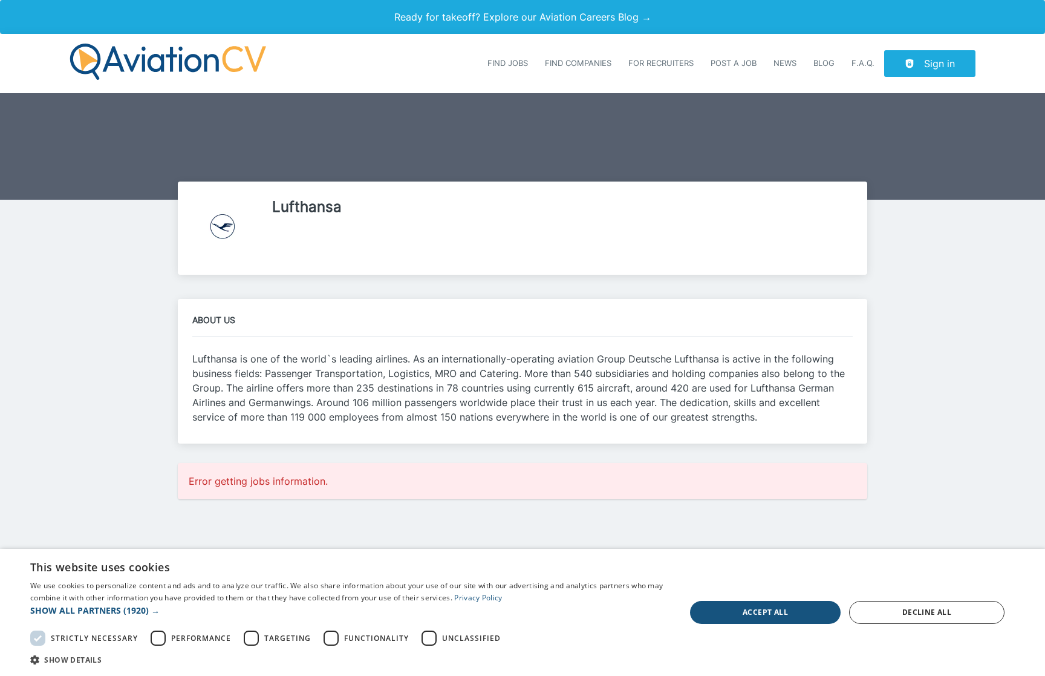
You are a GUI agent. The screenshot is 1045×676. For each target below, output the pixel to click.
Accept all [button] (765, 612)
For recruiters (661, 63)
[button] (348, 610)
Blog (824, 63)
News (784, 63)
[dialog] (522, 612)
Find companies (578, 63)
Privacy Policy (478, 597)
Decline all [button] (926, 612)
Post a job (734, 63)
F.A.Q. (862, 63)
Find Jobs (507, 63)
